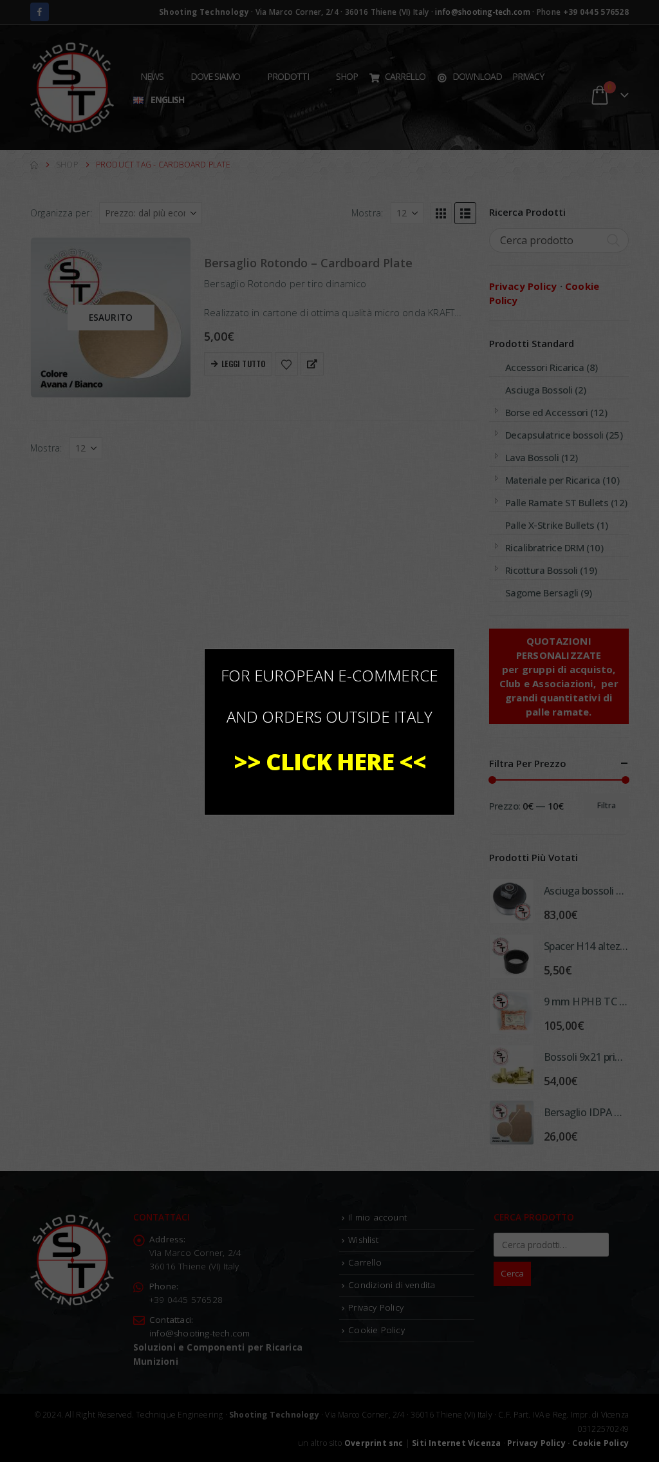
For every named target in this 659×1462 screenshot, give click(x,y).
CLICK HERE (330, 761)
